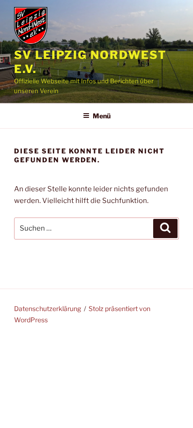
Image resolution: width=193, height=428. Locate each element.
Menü (102, 116)
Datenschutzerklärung (47, 308)
